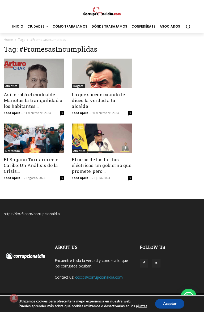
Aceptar (169, 303)
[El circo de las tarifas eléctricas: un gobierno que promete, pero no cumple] (102, 138)
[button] (188, 26)
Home (8, 39)
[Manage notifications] (14, 298)
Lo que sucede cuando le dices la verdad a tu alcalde (98, 100)
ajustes (141, 306)
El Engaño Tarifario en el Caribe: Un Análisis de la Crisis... (32, 165)
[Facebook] (144, 263)
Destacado (12, 151)
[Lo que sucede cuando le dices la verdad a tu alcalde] (102, 73)
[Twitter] (156, 263)
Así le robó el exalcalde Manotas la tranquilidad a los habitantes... (33, 100)
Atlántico (11, 86)
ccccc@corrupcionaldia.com (99, 277)
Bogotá (78, 86)
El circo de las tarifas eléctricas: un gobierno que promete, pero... (101, 165)
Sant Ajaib (12, 113)
